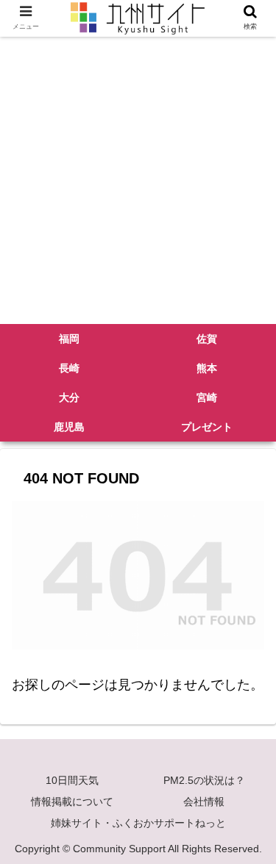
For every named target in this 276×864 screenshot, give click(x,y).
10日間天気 (72, 780)
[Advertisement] (138, 179)
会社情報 (203, 801)
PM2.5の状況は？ (204, 780)
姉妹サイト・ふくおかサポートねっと (138, 823)
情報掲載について (72, 801)
